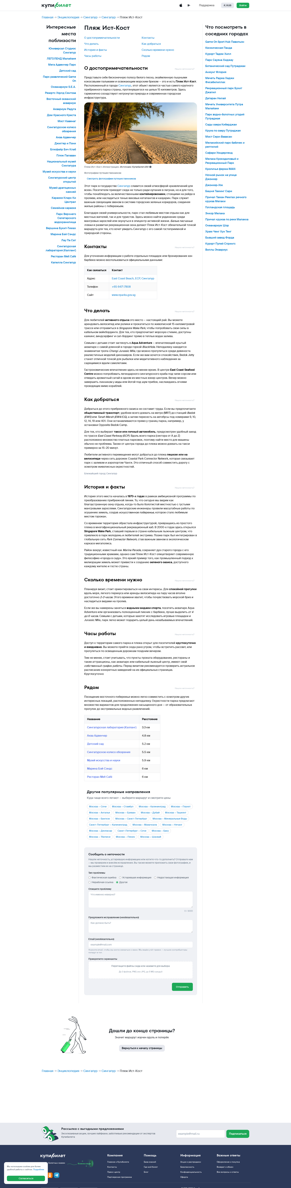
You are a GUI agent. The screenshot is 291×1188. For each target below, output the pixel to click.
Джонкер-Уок (214, 185)
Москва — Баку (160, 830)
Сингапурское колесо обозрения (108, 752)
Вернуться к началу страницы (142, 1048)
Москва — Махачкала (145, 824)
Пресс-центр (113, 1172)
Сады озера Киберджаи (221, 124)
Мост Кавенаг (67, 121)
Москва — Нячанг (172, 824)
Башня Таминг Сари (218, 191)
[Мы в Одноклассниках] (50, 1175)
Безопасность (187, 1167)
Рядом (146, 56)
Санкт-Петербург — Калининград (108, 824)
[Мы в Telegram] (56, 1175)
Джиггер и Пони (65, 143)
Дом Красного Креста (61, 115)
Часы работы (92, 56)
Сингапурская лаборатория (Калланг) (111, 727)
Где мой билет (151, 1167)
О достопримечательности (102, 38)
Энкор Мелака (215, 213)
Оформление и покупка (228, 1162)
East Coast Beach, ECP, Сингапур (133, 278)
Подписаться (238, 1134)
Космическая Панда (218, 48)
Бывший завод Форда (219, 237)
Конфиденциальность (191, 1172)
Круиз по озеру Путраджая (223, 130)
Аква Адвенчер (66, 137)
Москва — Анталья (99, 812)
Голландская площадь (220, 207)
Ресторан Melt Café (63, 256)
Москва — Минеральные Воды (170, 818)
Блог (146, 1172)
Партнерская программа (119, 1177)
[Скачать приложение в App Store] (180, 5)
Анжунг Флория (215, 72)
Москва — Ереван (125, 812)
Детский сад (67, 70)
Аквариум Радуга (64, 109)
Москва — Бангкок (99, 818)
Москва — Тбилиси (99, 836)
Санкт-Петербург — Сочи (132, 830)
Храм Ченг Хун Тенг (218, 231)
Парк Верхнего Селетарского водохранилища (65, 218)
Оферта (184, 1177)
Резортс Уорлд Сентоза (60, 93)
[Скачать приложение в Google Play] (189, 5)
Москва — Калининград (152, 806)
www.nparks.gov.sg (124, 295)
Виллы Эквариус (216, 249)
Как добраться (151, 44)
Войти (243, 5)
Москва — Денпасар (100, 830)
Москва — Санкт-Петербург (131, 818)
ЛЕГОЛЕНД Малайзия (61, 58)
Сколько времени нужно (158, 50)
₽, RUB (227, 5)
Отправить (182, 986)
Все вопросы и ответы (228, 1172)
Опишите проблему (99, 888)
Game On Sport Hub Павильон (224, 42)
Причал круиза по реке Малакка (226, 219)
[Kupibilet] (56, 5)
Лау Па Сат (68, 240)
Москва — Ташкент (175, 812)
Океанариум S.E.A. (63, 87)
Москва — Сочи (98, 806)
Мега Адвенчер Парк (62, 64)
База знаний (150, 1162)
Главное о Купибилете (118, 1162)
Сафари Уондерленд (219, 153)
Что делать (91, 44)
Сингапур (90, 17)
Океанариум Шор (217, 225)
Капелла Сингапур (63, 262)
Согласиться (26, 1178)
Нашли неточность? (184, 69)
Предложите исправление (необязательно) (113, 917)
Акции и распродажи (190, 1162)
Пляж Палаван (66, 155)
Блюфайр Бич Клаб (63, 149)
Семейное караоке (63, 208)
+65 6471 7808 (121, 286)
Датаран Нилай (215, 98)
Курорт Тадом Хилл (218, 54)
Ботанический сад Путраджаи (225, 66)
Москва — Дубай (150, 812)
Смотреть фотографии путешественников (111, 178)
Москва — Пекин (125, 836)
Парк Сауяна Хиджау (219, 60)
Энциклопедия (68, 17)
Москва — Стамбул (122, 806)
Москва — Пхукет (181, 806)
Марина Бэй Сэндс (63, 234)
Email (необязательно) (101, 939)
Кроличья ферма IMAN (220, 169)
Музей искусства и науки (59, 171)
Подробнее (38, 1169)
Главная (47, 17)
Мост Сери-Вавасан (218, 136)
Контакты (148, 38)
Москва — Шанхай (150, 836)
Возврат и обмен (225, 1167)
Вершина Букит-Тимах (61, 228)
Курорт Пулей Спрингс (220, 243)
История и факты (95, 50)
